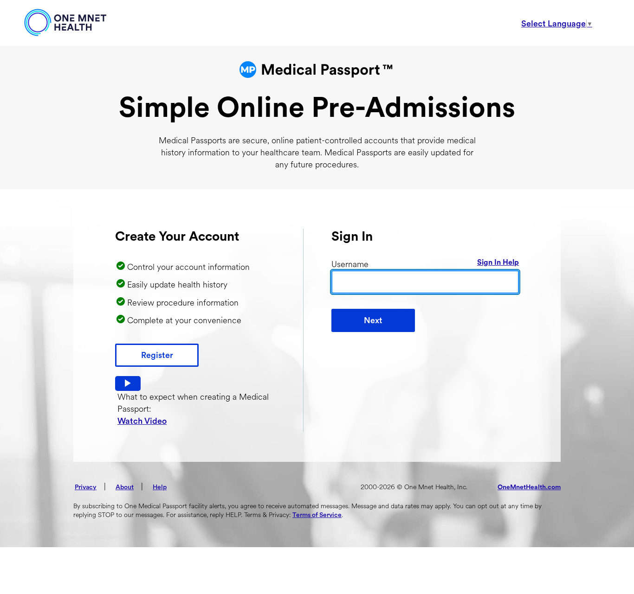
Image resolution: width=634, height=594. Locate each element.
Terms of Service (317, 515)
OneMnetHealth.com (529, 487)
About (125, 487)
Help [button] (160, 487)
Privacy (86, 487)
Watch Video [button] (142, 421)
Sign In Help (498, 262)
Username (350, 264)
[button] (128, 383)
